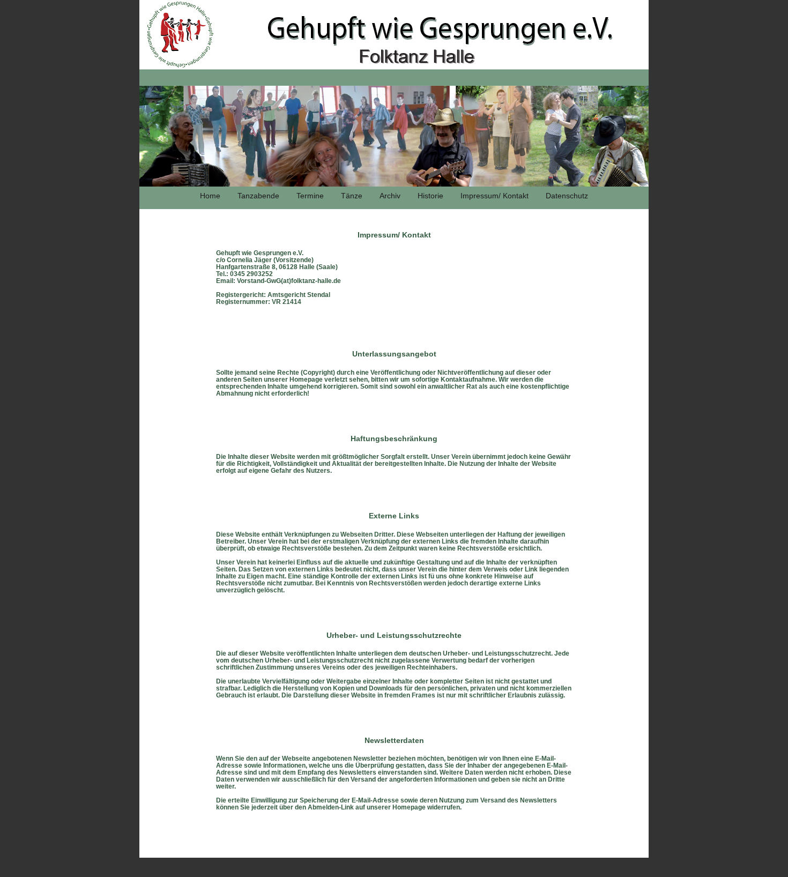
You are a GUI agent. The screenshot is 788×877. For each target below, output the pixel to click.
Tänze (351, 195)
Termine (310, 195)
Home (210, 195)
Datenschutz (567, 195)
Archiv (390, 195)
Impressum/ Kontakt (494, 195)
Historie (430, 195)
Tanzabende (258, 195)
